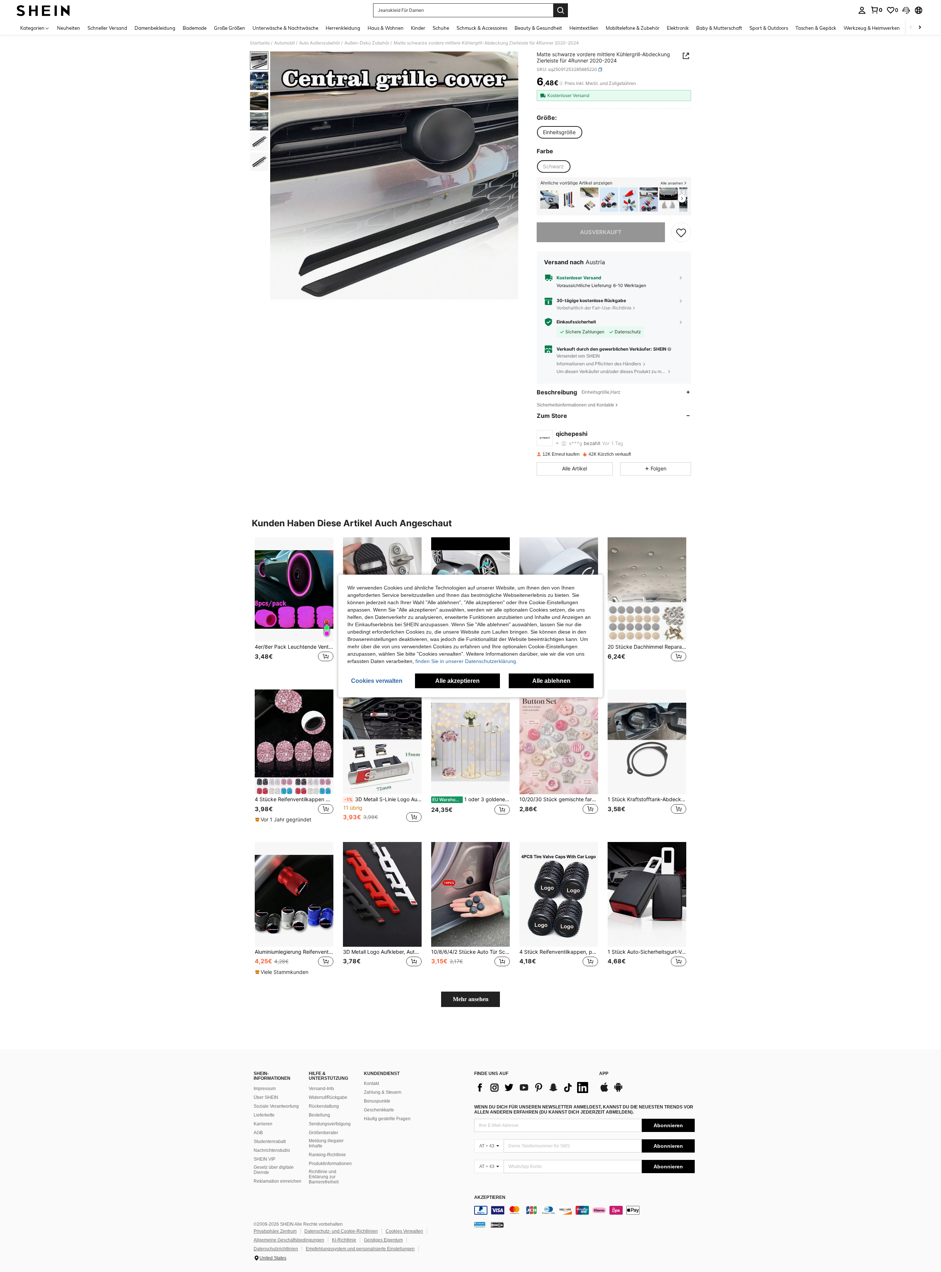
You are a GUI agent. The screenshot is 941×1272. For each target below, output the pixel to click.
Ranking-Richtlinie (327, 1154)
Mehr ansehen (471, 999)
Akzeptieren (489, 1197)
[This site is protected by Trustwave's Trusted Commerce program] (479, 1224)
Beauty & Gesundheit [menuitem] (538, 28)
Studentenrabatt (270, 1141)
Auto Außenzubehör (319, 43)
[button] (906, 10)
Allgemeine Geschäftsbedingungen (289, 1240)
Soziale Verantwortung (276, 1106)
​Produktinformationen (330, 1163)
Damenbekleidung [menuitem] (155, 28)
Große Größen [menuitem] (229, 28)
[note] (284, 819)
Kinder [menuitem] (418, 28)
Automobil (284, 43)
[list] (533, 1087)
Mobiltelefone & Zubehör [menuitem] (632, 28)
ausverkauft (601, 232)
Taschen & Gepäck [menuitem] (815, 28)
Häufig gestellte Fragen (387, 1118)
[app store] (604, 1090)
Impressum (265, 1088)
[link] (876, 10)
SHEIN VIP (264, 1159)
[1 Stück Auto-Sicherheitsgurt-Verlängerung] (647, 894)
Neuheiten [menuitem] (68, 28)
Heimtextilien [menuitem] (583, 28)
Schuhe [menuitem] (441, 28)
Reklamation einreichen (277, 1181)
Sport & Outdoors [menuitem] (768, 28)
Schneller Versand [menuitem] (107, 28)
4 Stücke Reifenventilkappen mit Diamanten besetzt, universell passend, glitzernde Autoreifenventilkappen (294, 799)
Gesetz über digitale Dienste (274, 1170)
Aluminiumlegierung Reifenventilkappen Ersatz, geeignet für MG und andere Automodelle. (294, 952)
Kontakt (371, 1083)
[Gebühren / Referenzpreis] (561, 83)
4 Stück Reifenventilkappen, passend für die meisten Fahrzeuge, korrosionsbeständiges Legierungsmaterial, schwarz (558, 952)
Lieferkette (264, 1115)
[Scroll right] (919, 28)
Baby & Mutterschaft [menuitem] (719, 28)
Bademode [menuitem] (195, 28)
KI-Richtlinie (344, 1240)
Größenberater (323, 1132)
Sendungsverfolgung (330, 1123)
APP (603, 1073)
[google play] (618, 1090)
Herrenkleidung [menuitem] (343, 28)
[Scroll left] (910, 28)
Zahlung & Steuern (382, 1092)
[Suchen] (560, 10)
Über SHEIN (266, 1097)
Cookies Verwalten (404, 1231)
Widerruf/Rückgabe (328, 1097)
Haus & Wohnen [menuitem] (386, 28)
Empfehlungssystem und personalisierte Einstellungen (360, 1248)
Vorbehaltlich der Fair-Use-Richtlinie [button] (594, 308)
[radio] (559, 132)
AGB (258, 1132)
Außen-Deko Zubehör (366, 43)
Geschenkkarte (379, 1109)
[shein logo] (43, 10)
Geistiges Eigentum (383, 1240)
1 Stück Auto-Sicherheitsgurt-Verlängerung (647, 952)
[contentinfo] (584, 1210)
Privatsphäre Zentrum (275, 1231)
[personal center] (862, 10)
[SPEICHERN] (681, 232)
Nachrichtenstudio (272, 1150)
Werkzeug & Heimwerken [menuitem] (872, 28)
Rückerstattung (324, 1106)
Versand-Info (321, 1088)
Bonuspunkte (377, 1101)
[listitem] (549, 199)
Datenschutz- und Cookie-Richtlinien (341, 1231)
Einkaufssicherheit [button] (576, 322)
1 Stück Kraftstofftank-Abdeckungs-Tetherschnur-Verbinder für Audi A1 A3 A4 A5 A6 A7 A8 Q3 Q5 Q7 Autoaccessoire (647, 799)
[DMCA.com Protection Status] (497, 1224)
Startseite (260, 43)
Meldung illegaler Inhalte (326, 1143)
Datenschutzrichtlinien (276, 1248)
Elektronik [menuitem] (678, 28)
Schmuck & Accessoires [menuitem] (482, 28)
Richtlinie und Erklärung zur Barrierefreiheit (324, 1177)
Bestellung (319, 1115)
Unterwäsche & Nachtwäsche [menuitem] (285, 28)
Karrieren (263, 1123)
